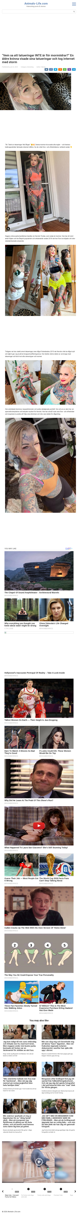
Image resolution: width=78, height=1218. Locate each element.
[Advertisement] (39, 33)
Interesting (30, 67)
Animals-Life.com (36, 3)
